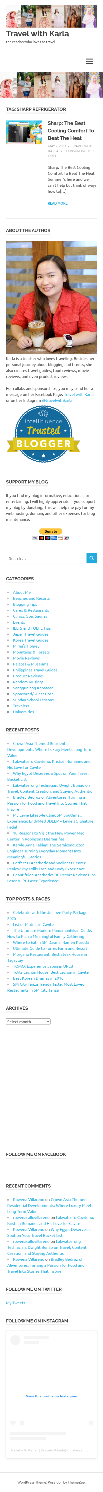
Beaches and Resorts (31, 598)
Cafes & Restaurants (31, 609)
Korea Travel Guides (30, 639)
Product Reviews (28, 675)
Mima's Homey (26, 645)
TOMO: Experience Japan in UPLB (43, 965)
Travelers (21, 705)
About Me (22, 592)
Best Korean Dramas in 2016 (38, 977)
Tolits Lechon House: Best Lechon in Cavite (51, 971)
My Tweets (15, 1302)
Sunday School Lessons (33, 699)
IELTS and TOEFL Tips (32, 627)
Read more (58, 203)
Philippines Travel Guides (35, 669)
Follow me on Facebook (36, 1154)
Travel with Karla (37, 33)
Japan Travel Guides (30, 633)
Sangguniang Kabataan (33, 687)
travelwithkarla (53, 1450)
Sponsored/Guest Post (33, 693)
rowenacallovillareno (31, 1217)
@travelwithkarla (57, 400)
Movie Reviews (26, 657)
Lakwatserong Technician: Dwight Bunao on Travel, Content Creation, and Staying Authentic (46, 1247)
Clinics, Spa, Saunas (30, 615)
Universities (23, 711)
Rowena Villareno (28, 1199)
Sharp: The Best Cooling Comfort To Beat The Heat (71, 130)
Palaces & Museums (30, 663)
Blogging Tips (25, 603)
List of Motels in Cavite (33, 924)
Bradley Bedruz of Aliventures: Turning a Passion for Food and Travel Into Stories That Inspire (47, 802)
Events (19, 621)
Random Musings (28, 681)
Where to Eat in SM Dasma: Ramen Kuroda (51, 942)
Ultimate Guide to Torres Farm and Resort (50, 948)
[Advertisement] (51, 1087)
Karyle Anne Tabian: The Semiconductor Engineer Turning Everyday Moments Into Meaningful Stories (45, 850)
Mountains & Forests (31, 651)
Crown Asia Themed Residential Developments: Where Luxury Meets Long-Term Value (49, 749)
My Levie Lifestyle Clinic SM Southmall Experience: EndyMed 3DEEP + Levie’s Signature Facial (50, 820)
